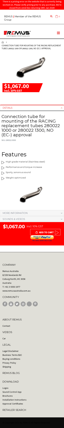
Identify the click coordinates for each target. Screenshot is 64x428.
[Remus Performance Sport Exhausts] (17, 33)
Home (3, 42)
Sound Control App (11, 391)
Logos (5, 387)
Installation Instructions (14, 399)
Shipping (6, 366)
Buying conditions (11, 358)
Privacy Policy (9, 362)
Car (4, 338)
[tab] (32, 108)
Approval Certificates (12, 403)
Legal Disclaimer (10, 351)
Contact (6, 325)
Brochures (7, 395)
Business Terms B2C (12, 354)
